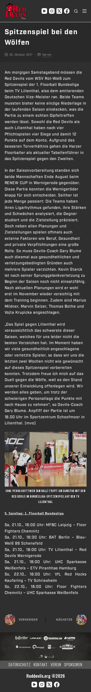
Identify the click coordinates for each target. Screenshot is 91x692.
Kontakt (41, 664)
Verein (56, 664)
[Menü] (84, 11)
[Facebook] (67, 11)
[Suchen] (76, 11)
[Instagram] (52, 11)
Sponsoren (73, 664)
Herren (47, 54)
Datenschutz (20, 664)
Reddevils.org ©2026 (45, 675)
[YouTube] (44, 11)
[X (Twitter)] (59, 11)
